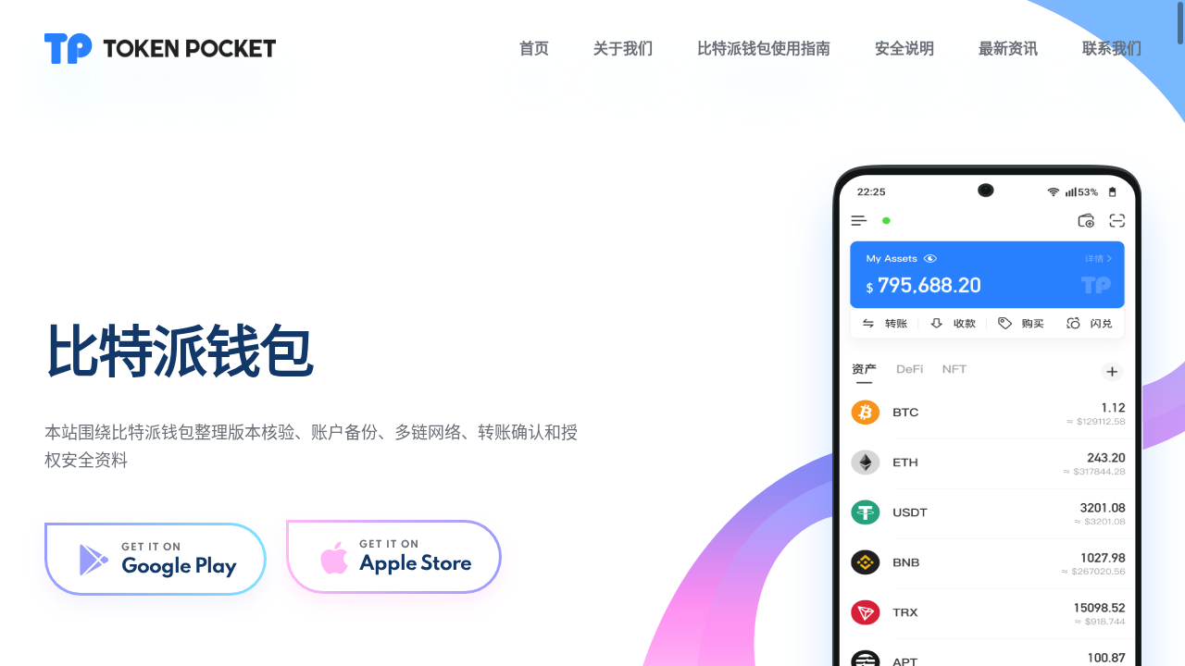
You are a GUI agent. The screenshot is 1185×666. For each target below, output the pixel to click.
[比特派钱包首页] (160, 48)
